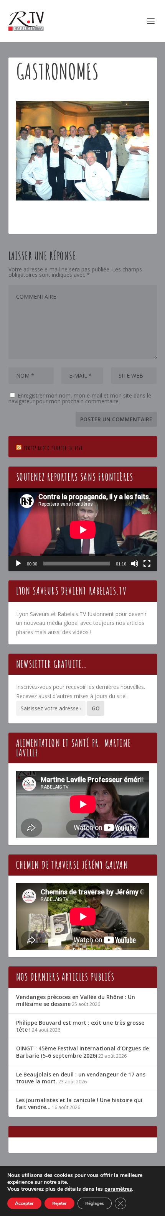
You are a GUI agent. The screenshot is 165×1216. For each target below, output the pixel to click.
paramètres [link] (118, 1189)
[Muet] (135, 563)
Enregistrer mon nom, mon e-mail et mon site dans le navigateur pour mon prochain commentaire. (79, 398)
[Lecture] (18, 563)
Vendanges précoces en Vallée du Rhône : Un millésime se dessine (75, 1000)
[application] (82, 530)
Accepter (24, 1203)
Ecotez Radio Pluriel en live (53, 448)
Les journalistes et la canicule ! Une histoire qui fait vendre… (79, 1103)
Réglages (94, 1203)
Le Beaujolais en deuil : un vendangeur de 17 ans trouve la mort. (80, 1078)
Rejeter (59, 1203)
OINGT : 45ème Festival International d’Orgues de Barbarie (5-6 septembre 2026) (82, 1052)
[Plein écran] (147, 563)
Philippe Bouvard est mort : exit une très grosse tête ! (80, 1026)
